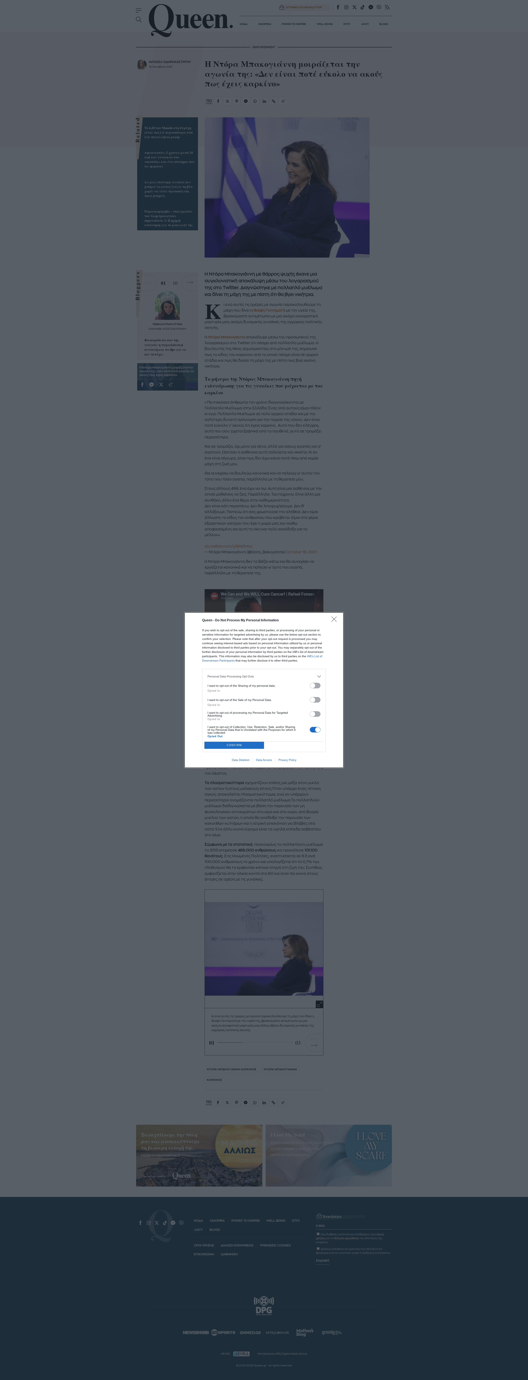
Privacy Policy (287, 760)
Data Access (264, 760)
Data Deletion (241, 760)
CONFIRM (234, 745)
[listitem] (264, 676)
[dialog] (264, 690)
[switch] (315, 685)
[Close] (335, 620)
